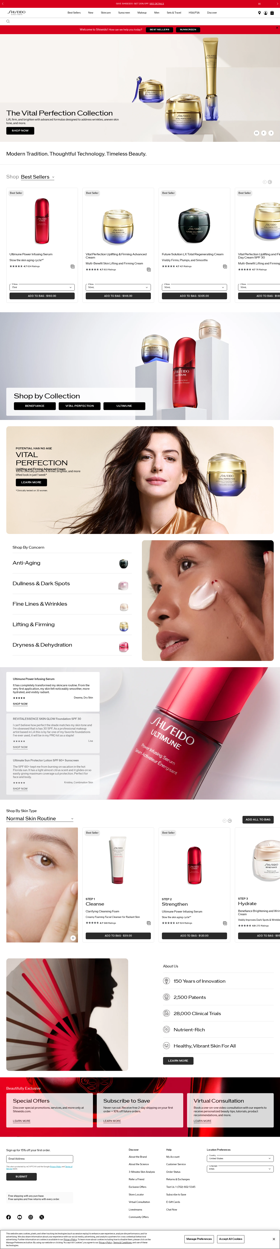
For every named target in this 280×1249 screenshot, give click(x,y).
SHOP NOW (20, 704)
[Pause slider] (259, 3)
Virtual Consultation (139, 1202)
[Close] (274, 1239)
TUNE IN (18, 130)
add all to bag (258, 819)
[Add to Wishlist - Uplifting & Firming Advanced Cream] (149, 270)
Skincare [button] (106, 12)
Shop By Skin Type (21, 811)
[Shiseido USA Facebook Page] (8, 1217)
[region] (140, 1239)
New (90, 12)
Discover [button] (212, 12)
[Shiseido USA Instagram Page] (30, 1217)
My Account (172, 1157)
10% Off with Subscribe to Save (140, 3)
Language (213, 1166)
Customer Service (176, 1164)
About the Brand (138, 1157)
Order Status (173, 1172)
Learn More (178, 1061)
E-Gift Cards (173, 1202)
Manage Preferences (199, 1239)
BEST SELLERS (159, 30)
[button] (272, 13)
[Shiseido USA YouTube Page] (19, 1217)
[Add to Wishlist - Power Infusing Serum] (73, 267)
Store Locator (136, 1194)
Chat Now (171, 1209)
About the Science (139, 1164)
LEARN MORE (31, 482)
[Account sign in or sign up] (266, 13)
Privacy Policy (55, 1167)
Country (212, 1155)
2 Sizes (91, 284)
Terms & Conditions (122, 1243)
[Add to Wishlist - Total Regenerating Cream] (225, 267)
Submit (21, 1176)
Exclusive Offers (137, 1187)
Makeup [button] (142, 12)
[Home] (16, 13)
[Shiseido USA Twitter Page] (41, 1217)
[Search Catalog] (8, 21)
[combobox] (142, 21)
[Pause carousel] (256, 133)
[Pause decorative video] (73, 938)
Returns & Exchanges (178, 1179)
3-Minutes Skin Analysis (142, 1172)
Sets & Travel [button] (174, 12)
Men (156, 12)
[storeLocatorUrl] (259, 13)
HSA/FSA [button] (194, 12)
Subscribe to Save (176, 1194)
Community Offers (139, 1217)
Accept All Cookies (230, 1239)
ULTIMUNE (124, 406)
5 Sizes (15, 284)
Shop (12, 177)
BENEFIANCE (35, 406)
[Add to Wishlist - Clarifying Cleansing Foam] (149, 923)
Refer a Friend (136, 1179)
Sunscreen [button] (124, 12)
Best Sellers (74, 12)
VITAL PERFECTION (80, 406)
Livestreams (135, 1209)
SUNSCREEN (188, 30)
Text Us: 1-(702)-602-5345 (180, 1187)
